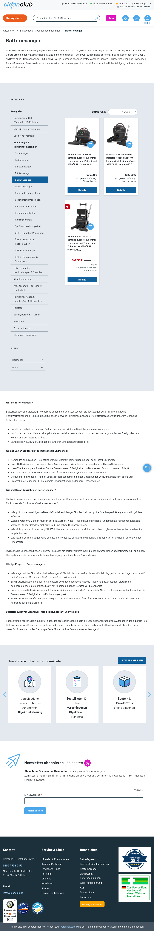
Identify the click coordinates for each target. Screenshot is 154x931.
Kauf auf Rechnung (52, 863)
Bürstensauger (23, 166)
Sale (111, 18)
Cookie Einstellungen (53, 892)
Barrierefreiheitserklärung (94, 863)
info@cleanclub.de (13, 892)
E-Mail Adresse (33, 795)
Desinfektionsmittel (24, 135)
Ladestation (21, 159)
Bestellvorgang (88, 868)
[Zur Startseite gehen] (18, 5)
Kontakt (46, 888)
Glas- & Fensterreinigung (27, 128)
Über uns (46, 878)
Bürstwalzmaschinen (26, 206)
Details (82, 190)
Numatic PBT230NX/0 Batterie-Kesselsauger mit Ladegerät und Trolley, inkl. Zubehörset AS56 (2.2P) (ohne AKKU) (82, 243)
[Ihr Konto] (136, 18)
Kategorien (16, 111)
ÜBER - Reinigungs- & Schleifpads (26, 259)
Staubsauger (22, 153)
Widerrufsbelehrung (91, 882)
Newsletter (47, 883)
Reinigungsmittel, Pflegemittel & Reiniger (26, 119)
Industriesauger (23, 186)
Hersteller (17, 359)
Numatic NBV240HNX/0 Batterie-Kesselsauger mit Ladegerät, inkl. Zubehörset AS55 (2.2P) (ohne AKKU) (121, 159)
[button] (147, 468)
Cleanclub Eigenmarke (25, 334)
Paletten (18, 307)
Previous (4, 694)
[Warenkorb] (147, 18)
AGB (82, 887)
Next (149, 694)
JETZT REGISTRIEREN (132, 660)
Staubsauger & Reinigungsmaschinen (25, 144)
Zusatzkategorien (23, 328)
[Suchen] (96, 18)
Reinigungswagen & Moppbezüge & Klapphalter (28, 298)
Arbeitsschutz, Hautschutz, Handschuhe (28, 287)
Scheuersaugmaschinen (28, 199)
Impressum (86, 897)
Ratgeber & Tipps (51, 868)
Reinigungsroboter (25, 212)
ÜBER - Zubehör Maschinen (29, 232)
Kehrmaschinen (23, 219)
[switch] (10, 919)
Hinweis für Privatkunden (55, 859)
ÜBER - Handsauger (25, 250)
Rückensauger (22, 173)
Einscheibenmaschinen (27, 193)
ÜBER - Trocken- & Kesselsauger (24, 241)
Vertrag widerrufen (92, 904)
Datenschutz (87, 892)
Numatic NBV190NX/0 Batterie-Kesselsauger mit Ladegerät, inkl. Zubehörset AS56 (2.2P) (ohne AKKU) (82, 159)
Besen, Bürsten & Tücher (27, 314)
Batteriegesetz (88, 859)
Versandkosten (68, 926)
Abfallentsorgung (23, 278)
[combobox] (63, 18)
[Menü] (15, 901)
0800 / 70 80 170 (143, 6)
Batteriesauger (23, 179)
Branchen (19, 321)
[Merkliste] (90, 144)
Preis (15, 367)
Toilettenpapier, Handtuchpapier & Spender (28, 270)
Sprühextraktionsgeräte (28, 226)
